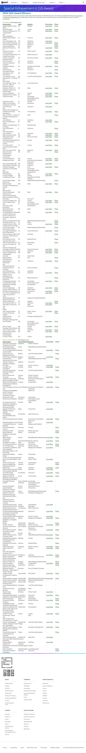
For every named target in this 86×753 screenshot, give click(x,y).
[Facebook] (4, 671)
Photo (56, 26)
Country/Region (23, 342)
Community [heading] (27, 679)
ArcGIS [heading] (7, 679)
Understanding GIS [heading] (48, 679)
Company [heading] (7, 710)
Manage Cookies (55, 747)
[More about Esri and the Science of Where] (7, 663)
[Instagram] (8, 674)
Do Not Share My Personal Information (73, 747)
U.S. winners (79, 15)
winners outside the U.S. (12, 17)
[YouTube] (12, 674)
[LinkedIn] (12, 671)
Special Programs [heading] (29, 710)
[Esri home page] (4, 2)
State (19, 24)
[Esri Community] (4, 674)
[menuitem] (11, 683)
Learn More (48, 26)
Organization (7, 24)
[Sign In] (83, 2)
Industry (30, 24)
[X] (8, 671)
